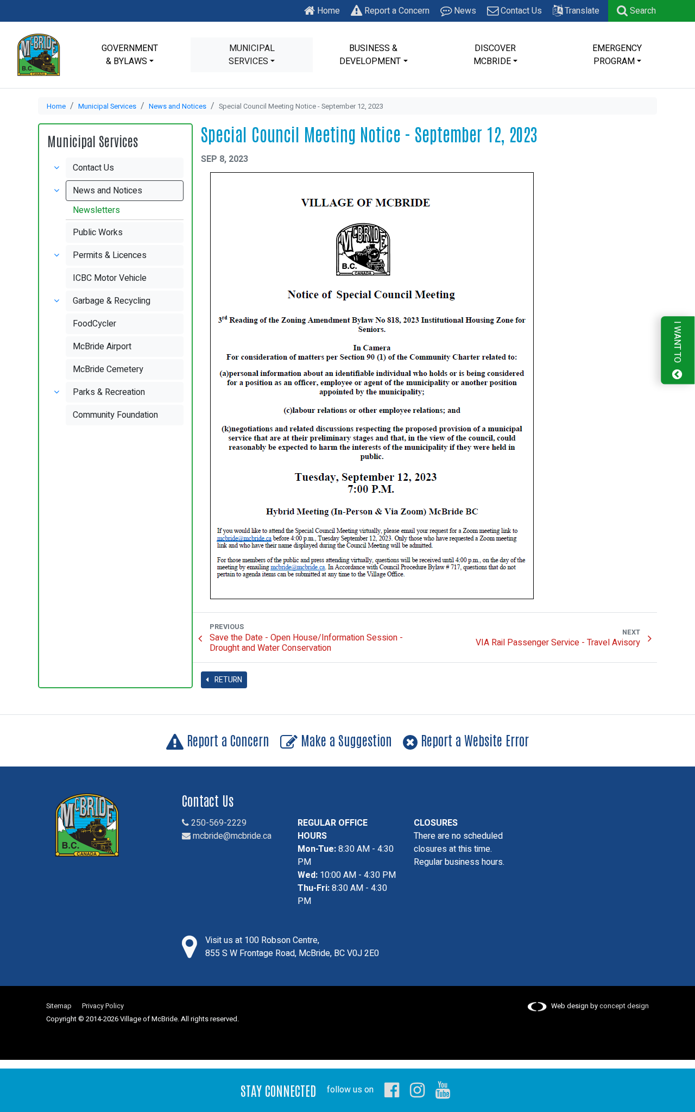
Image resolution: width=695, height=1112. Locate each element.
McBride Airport (102, 346)
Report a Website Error (473, 739)
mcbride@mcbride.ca (231, 836)
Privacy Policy (103, 1006)
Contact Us (520, 10)
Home (327, 10)
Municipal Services (107, 106)
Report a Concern (395, 10)
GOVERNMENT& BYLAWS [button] (130, 55)
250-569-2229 (218, 823)
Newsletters (96, 210)
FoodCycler (94, 323)
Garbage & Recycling (111, 300)
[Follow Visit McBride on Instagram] (417, 1089)
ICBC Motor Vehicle (110, 278)
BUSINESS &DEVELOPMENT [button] (370, 55)
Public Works (98, 232)
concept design (624, 1006)
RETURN (227, 680)
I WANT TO (677, 343)
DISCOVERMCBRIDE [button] (494, 55)
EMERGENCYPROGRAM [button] (617, 55)
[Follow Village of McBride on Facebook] (391, 1089)
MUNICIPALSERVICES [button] (252, 55)
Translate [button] (581, 10)
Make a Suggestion (345, 739)
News (464, 10)
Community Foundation (115, 415)
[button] (636, 10)
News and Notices (177, 106)
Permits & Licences (110, 255)
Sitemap (59, 1006)
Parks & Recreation (109, 392)
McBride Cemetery (108, 369)
